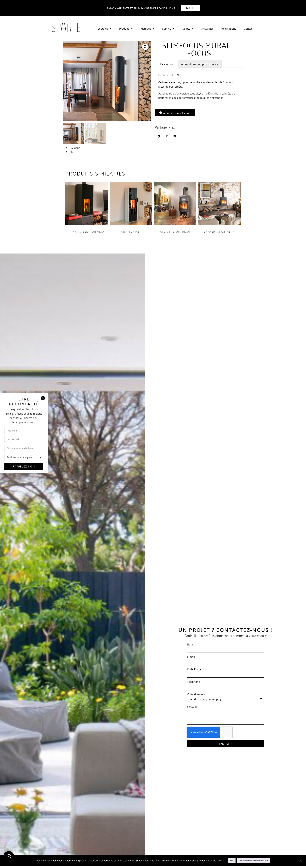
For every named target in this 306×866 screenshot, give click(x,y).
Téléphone (193, 681)
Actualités (208, 28)
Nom (190, 644)
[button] (145, 47)
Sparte (186, 28)
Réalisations (228, 28)
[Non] (300, 860)
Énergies (102, 28)
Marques (146, 28)
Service (166, 28)
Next (72, 151)
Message (192, 706)
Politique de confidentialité (254, 860)
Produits (124, 28)
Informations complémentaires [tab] (199, 63)
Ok (231, 860)
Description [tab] (167, 63)
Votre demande (196, 693)
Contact (248, 28)
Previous (75, 147)
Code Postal (194, 669)
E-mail (191, 656)
